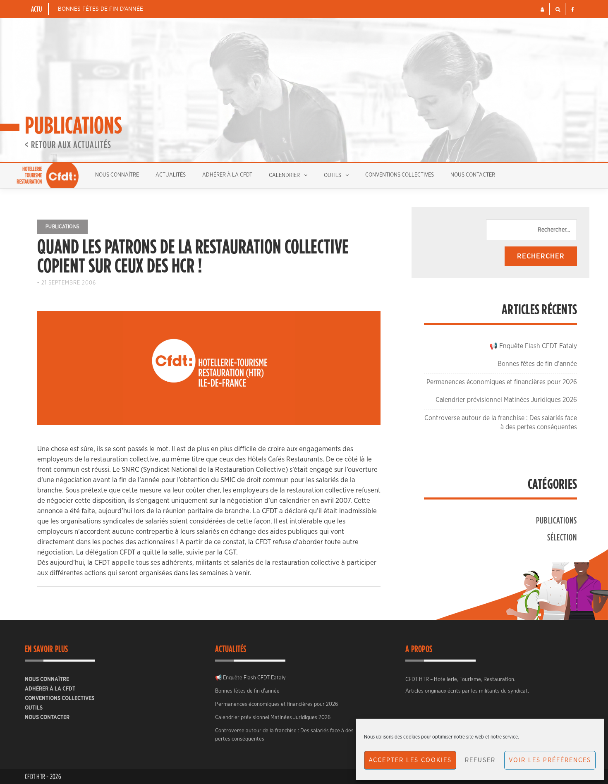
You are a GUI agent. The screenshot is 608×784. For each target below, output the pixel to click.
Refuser (480, 760)
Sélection (562, 537)
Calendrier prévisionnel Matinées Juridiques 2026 (506, 400)
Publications (62, 226)
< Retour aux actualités (68, 144)
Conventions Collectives (399, 175)
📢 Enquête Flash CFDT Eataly (533, 346)
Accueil (48, 175)
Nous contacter (472, 175)
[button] (542, 9)
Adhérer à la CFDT (227, 175)
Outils (332, 175)
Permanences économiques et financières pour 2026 (501, 382)
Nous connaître (117, 175)
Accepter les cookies (410, 760)
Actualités (171, 175)
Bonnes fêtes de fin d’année (100, 9)
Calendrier (284, 175)
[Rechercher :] (531, 230)
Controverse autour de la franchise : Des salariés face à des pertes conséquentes (284, 735)
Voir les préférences (550, 760)
